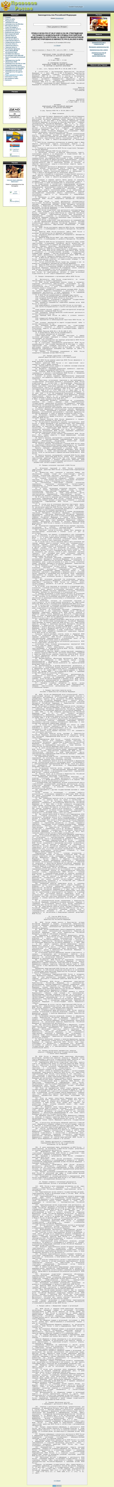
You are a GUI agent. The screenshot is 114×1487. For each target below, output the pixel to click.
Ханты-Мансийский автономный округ (11, 51)
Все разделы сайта (11, 78)
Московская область (12, 26)
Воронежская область (12, 32)
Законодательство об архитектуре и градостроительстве (99, 54)
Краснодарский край (12, 34)
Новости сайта (10, 19)
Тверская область (11, 47)
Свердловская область (13, 42)
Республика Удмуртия (12, 49)
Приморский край (11, 37)
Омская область (10, 35)
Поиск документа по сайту (14, 75)
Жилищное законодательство (99, 47)
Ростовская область (12, 39)
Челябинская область (12, 54)
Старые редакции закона (13, 65)
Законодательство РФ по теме (15, 63)
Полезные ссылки (11, 77)
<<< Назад (57, 45)
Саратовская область (12, 40)
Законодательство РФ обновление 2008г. (12, 61)
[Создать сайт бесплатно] (57, 1486)
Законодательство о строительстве (99, 43)
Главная (8, 17)
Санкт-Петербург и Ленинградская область (13, 28)
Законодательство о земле (99, 50)
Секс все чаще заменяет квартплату (14, 180)
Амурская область (11, 30)
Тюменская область (11, 45)
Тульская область (11, 44)
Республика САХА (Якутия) (14, 55)
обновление (59, 18)
